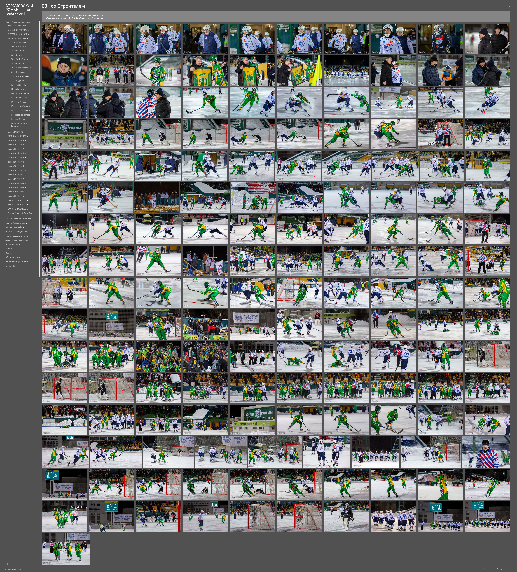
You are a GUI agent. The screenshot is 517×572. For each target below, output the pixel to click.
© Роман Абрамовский (13, 569)
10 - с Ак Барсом (18, 85)
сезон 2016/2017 (16, 149)
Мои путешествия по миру (18, 236)
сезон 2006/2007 (16, 192)
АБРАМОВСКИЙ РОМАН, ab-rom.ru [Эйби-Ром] (21, 10)
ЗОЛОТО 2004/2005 (17, 200)
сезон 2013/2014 (16, 162)
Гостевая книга (12, 244)
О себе (8, 253)
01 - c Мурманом (18, 46)
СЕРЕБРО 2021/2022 (17, 43)
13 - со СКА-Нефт (19, 98)
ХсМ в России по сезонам (17, 22)
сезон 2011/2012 (16, 170)
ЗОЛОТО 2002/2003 (17, 209)
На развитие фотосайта (16, 261)
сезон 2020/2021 (16, 132)
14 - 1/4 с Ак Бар (18, 102)
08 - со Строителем (20, 76)
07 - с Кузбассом (19, 72)
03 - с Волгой (17, 55)
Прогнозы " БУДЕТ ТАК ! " (17, 231)
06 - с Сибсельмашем (21, 68)
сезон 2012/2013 (16, 166)
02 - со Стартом (18, 50)
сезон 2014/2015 (16, 157)
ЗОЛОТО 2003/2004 (17, 204)
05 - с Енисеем (18, 63)
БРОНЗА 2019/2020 (17, 136)
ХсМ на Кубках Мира (15, 223)
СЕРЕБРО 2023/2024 (17, 34)
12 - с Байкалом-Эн (20, 93)
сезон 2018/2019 (16, 140)
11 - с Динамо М (18, 89)
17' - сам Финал (18, 119)
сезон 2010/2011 (16, 174)
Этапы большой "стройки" (20, 213)
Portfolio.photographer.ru (503, 569)
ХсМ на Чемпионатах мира (18, 219)
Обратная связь (12, 257)
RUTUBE (9, 248)
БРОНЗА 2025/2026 (17, 26)
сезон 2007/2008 (16, 187)
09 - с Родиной (18, 80)
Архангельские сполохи (16, 240)
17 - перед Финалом (20, 115)
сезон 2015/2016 (16, 153)
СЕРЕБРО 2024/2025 (17, 30)
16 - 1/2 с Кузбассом (20, 110)
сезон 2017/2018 (16, 145)
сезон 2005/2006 (16, 196)
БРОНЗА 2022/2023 (17, 38)
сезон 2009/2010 (16, 179)
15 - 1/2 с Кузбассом (20, 106)
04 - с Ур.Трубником (20, 59)
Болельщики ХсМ (13, 227)
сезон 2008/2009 (16, 183)
